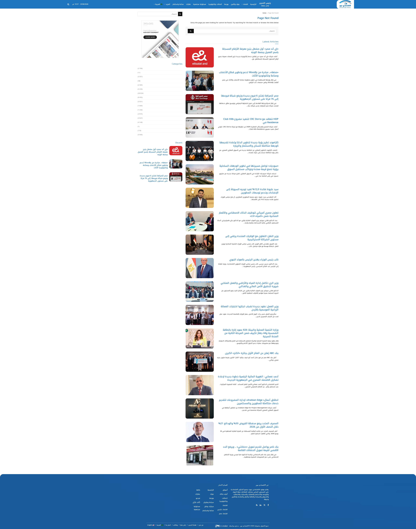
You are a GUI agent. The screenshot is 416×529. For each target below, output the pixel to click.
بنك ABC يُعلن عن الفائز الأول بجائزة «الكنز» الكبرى (251, 353)
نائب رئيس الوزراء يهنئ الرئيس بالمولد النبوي (253, 259)
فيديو (180, 126)
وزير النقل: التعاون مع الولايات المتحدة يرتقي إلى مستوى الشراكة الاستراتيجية (251, 238)
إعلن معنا (183, 525)
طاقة (180, 118)
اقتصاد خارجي (177, 85)
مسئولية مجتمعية (199, 4)
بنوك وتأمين (235, 4)
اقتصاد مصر (178, 89)
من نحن (201, 525)
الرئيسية (253, 4)
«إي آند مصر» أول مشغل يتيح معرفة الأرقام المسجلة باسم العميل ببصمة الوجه (250, 51)
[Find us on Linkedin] (260, 505)
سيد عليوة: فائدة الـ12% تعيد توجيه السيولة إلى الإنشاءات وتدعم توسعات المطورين (252, 191)
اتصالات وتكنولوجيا (215, 4)
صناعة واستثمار (178, 4)
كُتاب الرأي (178, 130)
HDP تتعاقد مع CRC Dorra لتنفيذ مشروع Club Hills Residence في (250, 121)
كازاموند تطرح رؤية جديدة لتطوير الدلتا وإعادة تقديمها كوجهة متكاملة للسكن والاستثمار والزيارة (248, 144)
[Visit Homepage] (345, 4)
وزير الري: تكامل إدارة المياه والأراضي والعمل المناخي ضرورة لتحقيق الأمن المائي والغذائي (249, 285)
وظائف (175, 525)
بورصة (226, 4)
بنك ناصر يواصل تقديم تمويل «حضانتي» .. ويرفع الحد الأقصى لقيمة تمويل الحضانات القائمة (250, 449)
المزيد (168, 4)
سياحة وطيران (177, 105)
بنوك (180, 97)
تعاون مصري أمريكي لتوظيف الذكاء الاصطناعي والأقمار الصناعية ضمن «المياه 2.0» (248, 214)
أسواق (179, 68)
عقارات (188, 4)
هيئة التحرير (192, 525)
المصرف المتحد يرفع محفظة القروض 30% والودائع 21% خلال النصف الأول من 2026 (248, 425)
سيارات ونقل (177, 110)
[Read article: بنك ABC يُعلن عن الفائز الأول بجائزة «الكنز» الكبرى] (200, 362)
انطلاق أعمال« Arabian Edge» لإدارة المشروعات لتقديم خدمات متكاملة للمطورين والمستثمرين (248, 402)
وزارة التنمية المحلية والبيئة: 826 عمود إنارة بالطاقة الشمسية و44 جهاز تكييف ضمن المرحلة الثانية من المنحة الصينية (250, 333)
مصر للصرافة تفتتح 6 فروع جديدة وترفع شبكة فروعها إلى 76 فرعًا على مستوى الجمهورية (250, 97)
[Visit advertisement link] (160, 39)
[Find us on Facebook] (268, 505)
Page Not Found (273, 13)
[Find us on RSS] (257, 505)
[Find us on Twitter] (264, 505)
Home (264, 13)
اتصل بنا (168, 525)
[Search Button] (68, 4)
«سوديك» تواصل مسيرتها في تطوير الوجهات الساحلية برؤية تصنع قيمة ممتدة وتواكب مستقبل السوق (248, 168)
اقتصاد (245, 4)
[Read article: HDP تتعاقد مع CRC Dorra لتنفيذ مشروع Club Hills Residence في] (200, 127)
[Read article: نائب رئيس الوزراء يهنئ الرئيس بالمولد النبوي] (200, 268)
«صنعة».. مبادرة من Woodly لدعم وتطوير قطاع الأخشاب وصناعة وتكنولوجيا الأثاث (248, 74)
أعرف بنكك (178, 72)
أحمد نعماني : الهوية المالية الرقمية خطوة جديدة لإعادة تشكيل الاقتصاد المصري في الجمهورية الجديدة (248, 378)
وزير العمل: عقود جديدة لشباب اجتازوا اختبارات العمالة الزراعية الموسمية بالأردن (249, 308)
